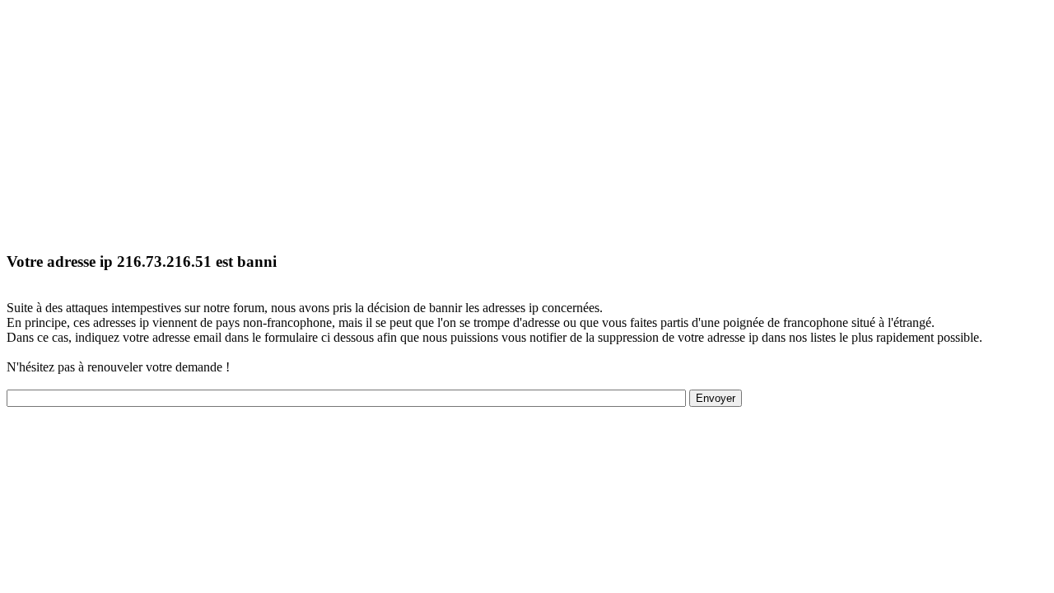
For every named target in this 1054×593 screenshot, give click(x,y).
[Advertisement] (501, 122)
